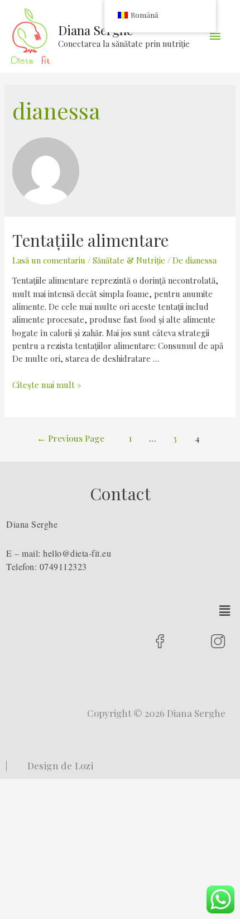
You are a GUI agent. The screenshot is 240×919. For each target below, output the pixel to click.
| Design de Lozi (49, 765)
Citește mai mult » (46, 384)
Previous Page (70, 438)
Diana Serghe (95, 30)
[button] (224, 610)
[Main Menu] (215, 36)
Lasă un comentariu (48, 260)
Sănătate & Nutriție (129, 260)
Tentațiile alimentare (90, 240)
